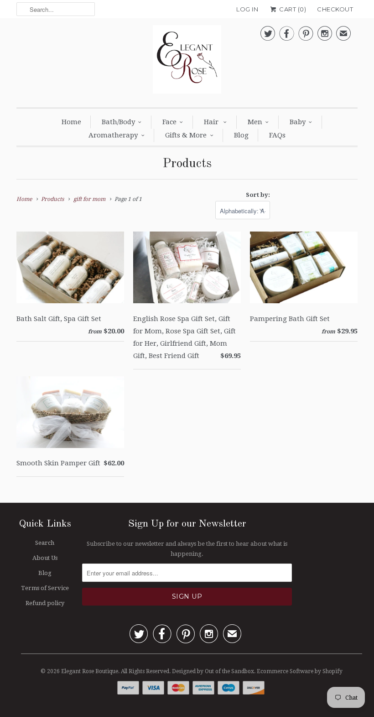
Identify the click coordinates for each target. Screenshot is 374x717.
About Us (44, 557)
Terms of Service (45, 588)
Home (71, 122)
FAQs (277, 135)
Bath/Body (118, 122)
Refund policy (45, 603)
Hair (212, 122)
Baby (298, 122)
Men (255, 122)
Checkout (335, 9)
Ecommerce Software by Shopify (300, 671)
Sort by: (258, 194)
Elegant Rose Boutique (89, 671)
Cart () (292, 9)
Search (44, 542)
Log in (247, 9)
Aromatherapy (113, 135)
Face (169, 122)
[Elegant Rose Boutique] (187, 61)
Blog (241, 135)
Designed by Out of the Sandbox (213, 671)
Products (187, 164)
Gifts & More (186, 135)
